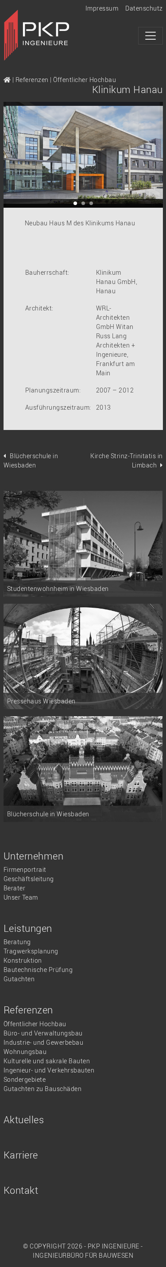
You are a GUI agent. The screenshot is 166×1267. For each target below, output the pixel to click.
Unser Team (21, 897)
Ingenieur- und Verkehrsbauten (49, 1070)
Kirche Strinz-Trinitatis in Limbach (126, 460)
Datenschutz (144, 8)
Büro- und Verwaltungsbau (43, 1033)
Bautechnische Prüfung (38, 969)
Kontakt (21, 1190)
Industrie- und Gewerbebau (44, 1042)
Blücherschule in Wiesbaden (31, 460)
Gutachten (19, 979)
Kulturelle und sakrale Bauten (47, 1061)
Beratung (17, 942)
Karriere (21, 1154)
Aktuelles (24, 1119)
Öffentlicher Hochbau (84, 79)
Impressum (102, 8)
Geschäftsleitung (29, 879)
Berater (15, 888)
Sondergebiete (25, 1079)
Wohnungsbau (25, 1051)
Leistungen (28, 928)
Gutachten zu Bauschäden (43, 1088)
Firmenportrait (25, 869)
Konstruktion (23, 960)
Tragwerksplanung (31, 951)
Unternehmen (34, 855)
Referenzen (32, 79)
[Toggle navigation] (150, 36)
